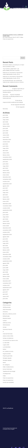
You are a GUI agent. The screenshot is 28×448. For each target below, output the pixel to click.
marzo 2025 (6, 135)
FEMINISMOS (6, 325)
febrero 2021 (6, 199)
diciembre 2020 (7, 203)
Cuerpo (5, 320)
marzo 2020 (6, 221)
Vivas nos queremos (8, 378)
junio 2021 (5, 190)
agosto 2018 (6, 263)
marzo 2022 (6, 170)
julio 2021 (5, 188)
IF (3, 331)
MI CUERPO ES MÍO (8, 351)
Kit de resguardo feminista (18, 104)
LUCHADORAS (6, 347)
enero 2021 (6, 201)
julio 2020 (5, 212)
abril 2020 (5, 219)
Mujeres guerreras (7, 356)
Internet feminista (7, 333)
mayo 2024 (6, 148)
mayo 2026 (6, 119)
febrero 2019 (6, 250)
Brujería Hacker (7, 318)
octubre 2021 (6, 181)
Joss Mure (5, 94)
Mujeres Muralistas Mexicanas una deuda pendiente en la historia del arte (13, 96)
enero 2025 (6, 137)
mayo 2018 (5, 270)
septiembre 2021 (7, 183)
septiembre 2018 (7, 261)
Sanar (4, 362)
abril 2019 (5, 245)
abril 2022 (5, 168)
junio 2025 (5, 130)
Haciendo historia (7, 329)
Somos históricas (7, 369)
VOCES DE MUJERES (8, 382)
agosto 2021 (6, 186)
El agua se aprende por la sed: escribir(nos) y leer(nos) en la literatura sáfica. (13, 90)
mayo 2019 (5, 243)
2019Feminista (6, 307)
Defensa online (7, 322)
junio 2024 (5, 146)
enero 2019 (6, 252)
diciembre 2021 (7, 177)
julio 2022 (5, 161)
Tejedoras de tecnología (9, 371)
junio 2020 (5, 214)
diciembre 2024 (7, 139)
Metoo (4, 349)
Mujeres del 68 (6, 353)
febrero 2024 (6, 155)
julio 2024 (5, 144)
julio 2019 (5, 239)
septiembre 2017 (7, 287)
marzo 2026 (6, 124)
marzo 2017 (6, 296)
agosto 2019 (6, 236)
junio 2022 (5, 164)
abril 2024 (5, 150)
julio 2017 (5, 292)
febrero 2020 (6, 223)
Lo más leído (6, 342)
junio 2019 (5, 241)
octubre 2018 (6, 259)
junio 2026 (5, 117)
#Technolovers (7, 305)
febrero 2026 (6, 126)
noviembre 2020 (7, 205)
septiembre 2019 (7, 234)
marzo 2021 (6, 197)
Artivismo (5, 311)
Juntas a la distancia (8, 338)
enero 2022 (6, 175)
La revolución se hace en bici (10, 340)
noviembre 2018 (7, 256)
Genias (4, 327)
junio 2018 (5, 267)
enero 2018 (6, 278)
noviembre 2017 (7, 283)
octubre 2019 (6, 232)
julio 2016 (5, 298)
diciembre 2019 (7, 228)
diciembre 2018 (7, 254)
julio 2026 (5, 115)
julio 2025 (5, 128)
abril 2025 (5, 133)
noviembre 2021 (7, 179)
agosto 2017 (6, 289)
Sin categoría (6, 364)
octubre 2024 (6, 141)
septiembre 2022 (7, 159)
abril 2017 (5, 294)
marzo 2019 (6, 247)
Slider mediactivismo (8, 367)
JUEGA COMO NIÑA (8, 336)
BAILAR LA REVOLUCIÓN (9, 314)
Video (4, 375)
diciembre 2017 (7, 281)
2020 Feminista (7, 309)
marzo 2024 (6, 152)
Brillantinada (6, 316)
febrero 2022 (6, 172)
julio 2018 (5, 265)
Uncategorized (6, 373)
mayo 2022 (6, 166)
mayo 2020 (6, 217)
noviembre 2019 (7, 230)
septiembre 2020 (7, 210)
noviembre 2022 (7, 157)
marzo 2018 (6, 274)
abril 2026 (5, 122)
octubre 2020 (6, 208)
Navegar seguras (7, 358)
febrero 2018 (6, 276)
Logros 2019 (6, 344)
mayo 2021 (5, 192)
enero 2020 (6, 225)
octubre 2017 (6, 285)
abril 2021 (5, 194)
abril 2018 (5, 272)
